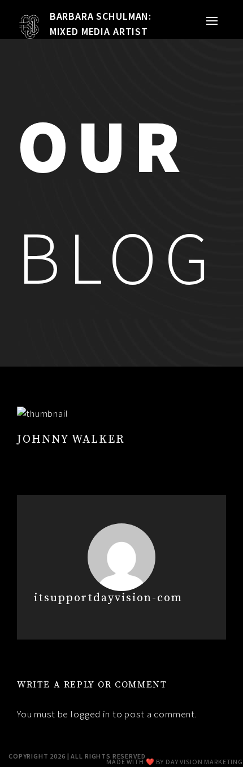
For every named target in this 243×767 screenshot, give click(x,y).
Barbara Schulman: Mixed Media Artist (100, 24)
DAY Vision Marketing (204, 761)
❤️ (150, 761)
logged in (90, 714)
